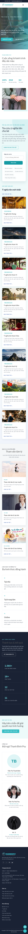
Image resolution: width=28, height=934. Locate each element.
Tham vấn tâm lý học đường (13, 548)
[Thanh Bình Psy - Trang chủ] (7, 5)
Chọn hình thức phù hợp (11, 731)
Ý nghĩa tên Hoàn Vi (10, 275)
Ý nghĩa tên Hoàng (10, 214)
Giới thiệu (4, 911)
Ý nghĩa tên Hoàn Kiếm (11, 305)
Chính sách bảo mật (6, 913)
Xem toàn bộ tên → (7, 194)
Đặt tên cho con (5, 906)
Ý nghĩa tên (4, 908)
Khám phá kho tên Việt (10, 147)
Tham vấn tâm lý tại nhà (11, 515)
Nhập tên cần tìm (8, 154)
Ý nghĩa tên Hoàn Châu (11, 336)
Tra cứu (13, 162)
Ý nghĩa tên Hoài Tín (10, 427)
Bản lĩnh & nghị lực (8, 168)
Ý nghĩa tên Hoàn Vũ (11, 244)
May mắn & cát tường (9, 174)
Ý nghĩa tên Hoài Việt (11, 397)
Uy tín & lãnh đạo (7, 211)
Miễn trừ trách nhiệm (6, 919)
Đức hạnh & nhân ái (9, 171)
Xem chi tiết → (8, 489)
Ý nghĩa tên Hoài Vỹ (10, 366)
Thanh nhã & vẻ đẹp (8, 333)
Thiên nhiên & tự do (8, 241)
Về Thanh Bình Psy (9, 654)
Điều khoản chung (6, 917)
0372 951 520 (7, 1)
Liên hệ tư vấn (7, 39)
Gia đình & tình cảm (19, 171)
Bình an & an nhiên (18, 168)
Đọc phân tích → (8, 222)
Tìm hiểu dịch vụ (19, 39)
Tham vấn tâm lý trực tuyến (13, 482)
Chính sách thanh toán (6, 915)
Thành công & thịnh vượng (10, 177)
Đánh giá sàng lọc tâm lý (7, 898)
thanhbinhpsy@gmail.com (17, 1)
